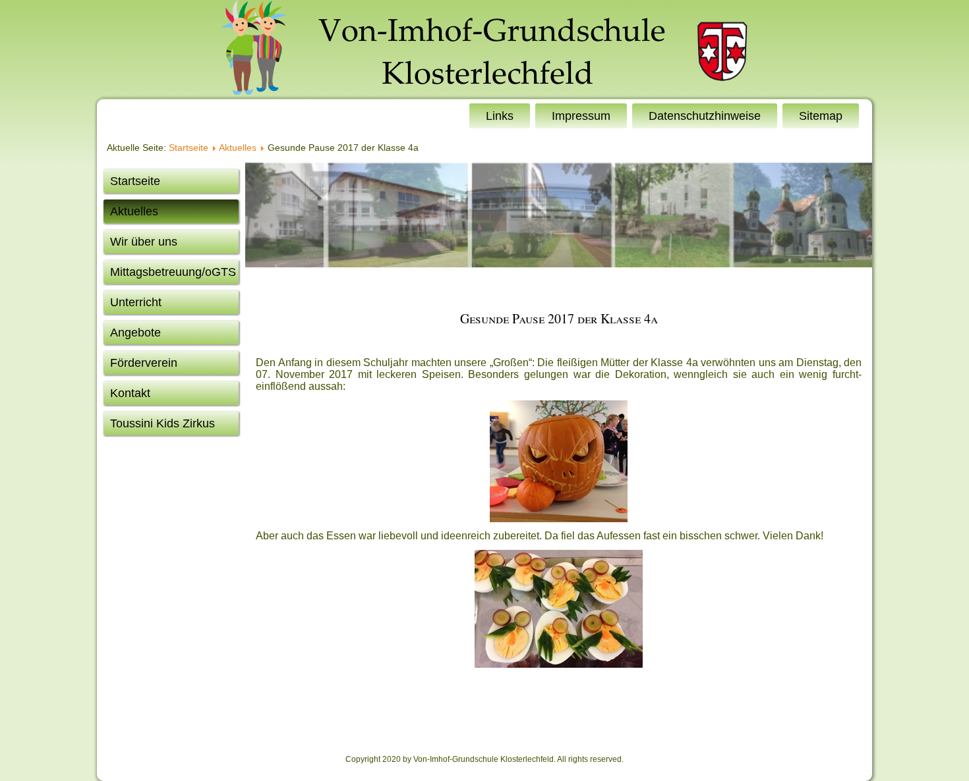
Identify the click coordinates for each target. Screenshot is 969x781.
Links (500, 115)
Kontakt (130, 393)
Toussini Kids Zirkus (162, 423)
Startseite (188, 147)
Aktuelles (237, 147)
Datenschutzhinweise (705, 115)
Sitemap (820, 115)
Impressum (581, 115)
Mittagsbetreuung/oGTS (173, 272)
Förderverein (143, 362)
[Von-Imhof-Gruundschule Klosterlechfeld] (484, 49)
